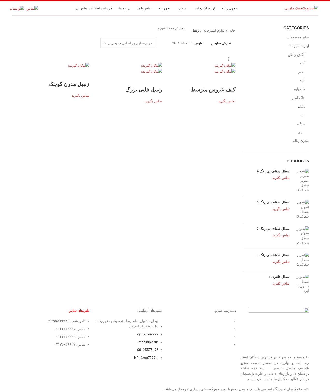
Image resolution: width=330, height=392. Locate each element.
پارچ (302, 80)
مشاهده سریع (216, 80)
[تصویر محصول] (224, 71)
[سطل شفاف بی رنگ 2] (301, 235)
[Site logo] (301, 8)
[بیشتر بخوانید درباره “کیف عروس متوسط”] (229, 80)
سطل (301, 123)
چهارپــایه (225, 337)
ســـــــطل (224, 329)
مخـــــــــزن (223, 321)
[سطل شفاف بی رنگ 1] (301, 260)
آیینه (302, 63)
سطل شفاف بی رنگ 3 (273, 202)
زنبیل (301, 106)
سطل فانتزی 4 (279, 277)
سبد (302, 115)
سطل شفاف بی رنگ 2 (273, 229)
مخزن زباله (301, 141)
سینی (301, 132)
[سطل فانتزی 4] (301, 284)
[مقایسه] (203, 80)
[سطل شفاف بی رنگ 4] (301, 181)
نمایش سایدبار (221, 43)
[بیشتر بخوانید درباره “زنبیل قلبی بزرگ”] (156, 80)
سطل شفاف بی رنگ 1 (273, 255)
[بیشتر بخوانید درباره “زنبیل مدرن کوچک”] (83, 74)
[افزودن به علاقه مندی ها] (190, 80)
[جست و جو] (278, 8)
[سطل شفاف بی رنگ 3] (301, 209)
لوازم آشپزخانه (298, 46)
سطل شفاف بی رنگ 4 (273, 171)
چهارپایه (299, 89)
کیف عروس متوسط (213, 90)
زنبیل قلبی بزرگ (143, 90)
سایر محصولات (298, 37)
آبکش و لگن (296, 55)
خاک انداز (298, 98)
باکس (301, 72)
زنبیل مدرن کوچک (69, 84)
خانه (231, 30)
